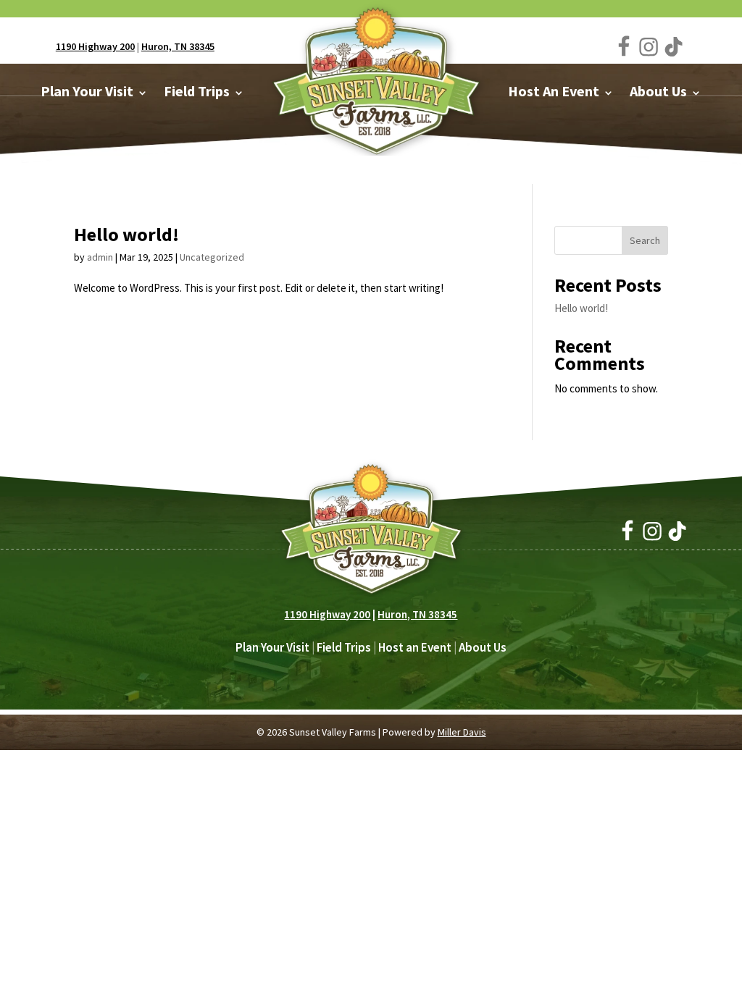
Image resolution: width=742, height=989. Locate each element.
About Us (483, 647)
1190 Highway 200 (95, 46)
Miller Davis (462, 731)
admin (100, 257)
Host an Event (414, 647)
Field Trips (344, 647)
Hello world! (126, 234)
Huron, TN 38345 (177, 46)
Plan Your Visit (272, 647)
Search (645, 240)
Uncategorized (212, 257)
